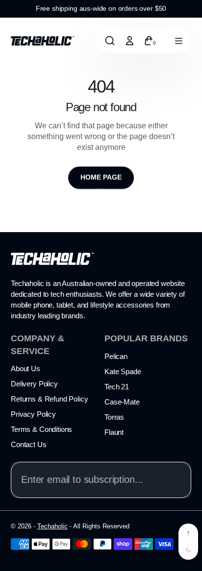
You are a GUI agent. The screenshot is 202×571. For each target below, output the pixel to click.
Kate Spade (122, 371)
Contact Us (29, 444)
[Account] (129, 40)
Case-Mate (122, 402)
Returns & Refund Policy (49, 399)
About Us (25, 368)
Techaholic (52, 526)
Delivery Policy (34, 384)
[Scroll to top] (188, 533)
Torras (114, 417)
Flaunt (114, 432)
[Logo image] (43, 40)
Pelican (115, 356)
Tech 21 (116, 386)
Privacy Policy (33, 414)
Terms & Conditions (41, 429)
